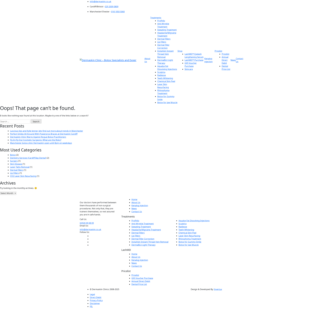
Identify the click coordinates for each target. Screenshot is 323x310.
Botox (13, 154)
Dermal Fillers (163, 38)
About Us (135, 202)
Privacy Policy (96, 300)
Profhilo (161, 20)
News (233, 60)
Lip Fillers (161, 42)
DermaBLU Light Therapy (143, 244)
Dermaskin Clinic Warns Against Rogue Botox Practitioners (38, 137)
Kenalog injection (139, 205)
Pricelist (218, 51)
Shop (180, 51)
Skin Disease (16, 164)
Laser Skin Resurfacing (189, 235)
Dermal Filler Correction (142, 238)
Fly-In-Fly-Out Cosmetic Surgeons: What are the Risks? (35, 140)
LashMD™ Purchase (194, 60)
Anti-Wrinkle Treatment (142, 223)
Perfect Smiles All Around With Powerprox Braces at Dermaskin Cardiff (43, 134)
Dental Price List (139, 284)
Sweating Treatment (167, 29)
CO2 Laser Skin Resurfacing (23, 176)
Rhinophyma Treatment (190, 238)
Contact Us (136, 211)
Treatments (155, 17)
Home (134, 199)
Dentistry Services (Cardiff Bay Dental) (28, 158)
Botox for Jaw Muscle (167, 102)
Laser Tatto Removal (19, 167)
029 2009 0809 (111, 6)
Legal (92, 294)
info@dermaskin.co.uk (100, 1)
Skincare (189, 69)
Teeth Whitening (165, 78)
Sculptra (161, 72)
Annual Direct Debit (225, 60)
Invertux (218, 289)
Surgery (14, 161)
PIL (91, 306)
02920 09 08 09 (87, 223)
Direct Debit (95, 297)
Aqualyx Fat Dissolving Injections (194, 220)
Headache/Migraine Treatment (146, 229)
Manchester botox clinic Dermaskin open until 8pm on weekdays (41, 143)
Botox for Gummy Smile (190, 241)
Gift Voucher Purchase (142, 278)
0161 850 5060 (118, 11)
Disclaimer (95, 303)
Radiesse (161, 75)
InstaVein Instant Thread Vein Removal (165, 54)
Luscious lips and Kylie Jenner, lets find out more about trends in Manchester (46, 131)
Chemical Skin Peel (166, 81)
